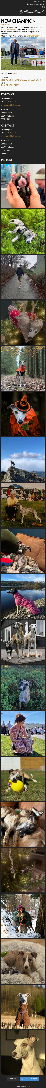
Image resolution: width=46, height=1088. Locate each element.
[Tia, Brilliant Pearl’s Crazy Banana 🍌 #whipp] (23, 459)
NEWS (15, 74)
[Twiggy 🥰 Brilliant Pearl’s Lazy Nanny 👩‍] (23, 551)
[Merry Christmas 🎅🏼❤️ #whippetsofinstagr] (23, 870)
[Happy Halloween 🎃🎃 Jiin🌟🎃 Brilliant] (23, 414)
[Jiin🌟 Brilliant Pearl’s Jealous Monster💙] (23, 1007)
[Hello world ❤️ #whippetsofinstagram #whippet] (23, 186)
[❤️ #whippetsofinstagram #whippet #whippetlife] (23, 323)
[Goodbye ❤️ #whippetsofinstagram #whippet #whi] (23, 277)
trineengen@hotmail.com (36, 4)
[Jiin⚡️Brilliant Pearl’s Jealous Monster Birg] (23, 642)
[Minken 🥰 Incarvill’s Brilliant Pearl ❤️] (23, 505)
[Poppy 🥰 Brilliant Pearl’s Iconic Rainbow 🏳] (23, 231)
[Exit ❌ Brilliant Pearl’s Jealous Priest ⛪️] (23, 916)
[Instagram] (44, 7)
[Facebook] (42, 7)
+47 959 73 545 (40, 1)
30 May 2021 (5, 24)
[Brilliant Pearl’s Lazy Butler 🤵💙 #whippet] (23, 961)
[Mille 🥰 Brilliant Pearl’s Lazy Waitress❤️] (23, 596)
